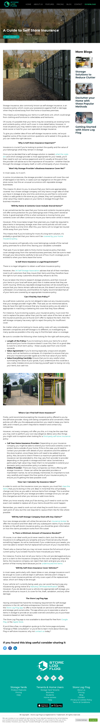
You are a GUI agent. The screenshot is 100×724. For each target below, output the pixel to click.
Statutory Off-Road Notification (44, 587)
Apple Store (18, 622)
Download (90, 4)
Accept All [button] (93, 720)
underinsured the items (52, 563)
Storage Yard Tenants (50, 690)
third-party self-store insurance (56, 436)
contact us (39, 631)
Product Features (18, 690)
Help (19, 695)
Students (50, 695)
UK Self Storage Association (27, 271)
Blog (69, 4)
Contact (78, 4)
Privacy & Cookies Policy (81, 700)
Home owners (50, 697)
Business (50, 692)
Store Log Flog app (14, 608)
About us (38, 4)
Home (28, 4)
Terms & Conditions (81, 702)
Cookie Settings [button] (81, 720)
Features (49, 4)
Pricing (60, 4)
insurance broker (59, 521)
